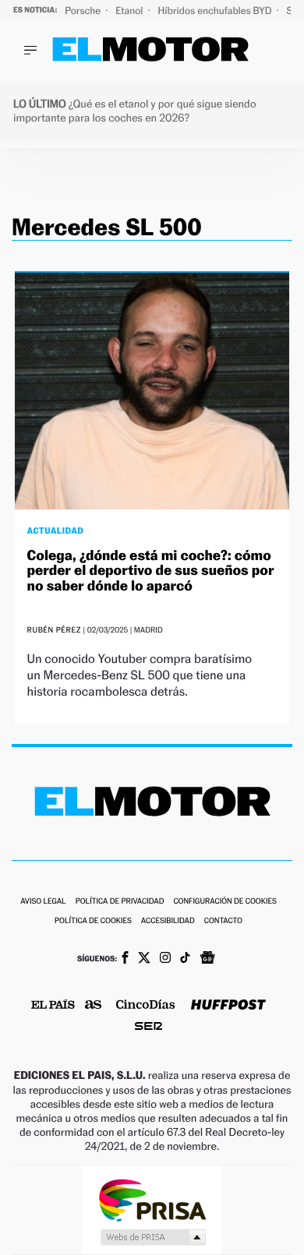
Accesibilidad (168, 921)
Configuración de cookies (224, 901)
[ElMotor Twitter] (144, 959)
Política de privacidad (120, 901)
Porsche (84, 10)
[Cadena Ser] (148, 1028)
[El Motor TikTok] (185, 959)
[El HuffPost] (228, 1006)
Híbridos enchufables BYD (216, 10)
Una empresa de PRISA (152, 1199)
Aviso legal (42, 901)
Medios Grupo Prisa (152, 1237)
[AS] (93, 1006)
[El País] (53, 1005)
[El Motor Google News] (207, 959)
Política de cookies (93, 921)
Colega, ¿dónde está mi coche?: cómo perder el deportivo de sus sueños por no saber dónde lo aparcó (150, 571)
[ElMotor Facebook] (125, 959)
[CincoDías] (146, 1005)
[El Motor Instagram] (165, 959)
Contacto (223, 921)
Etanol (130, 10)
